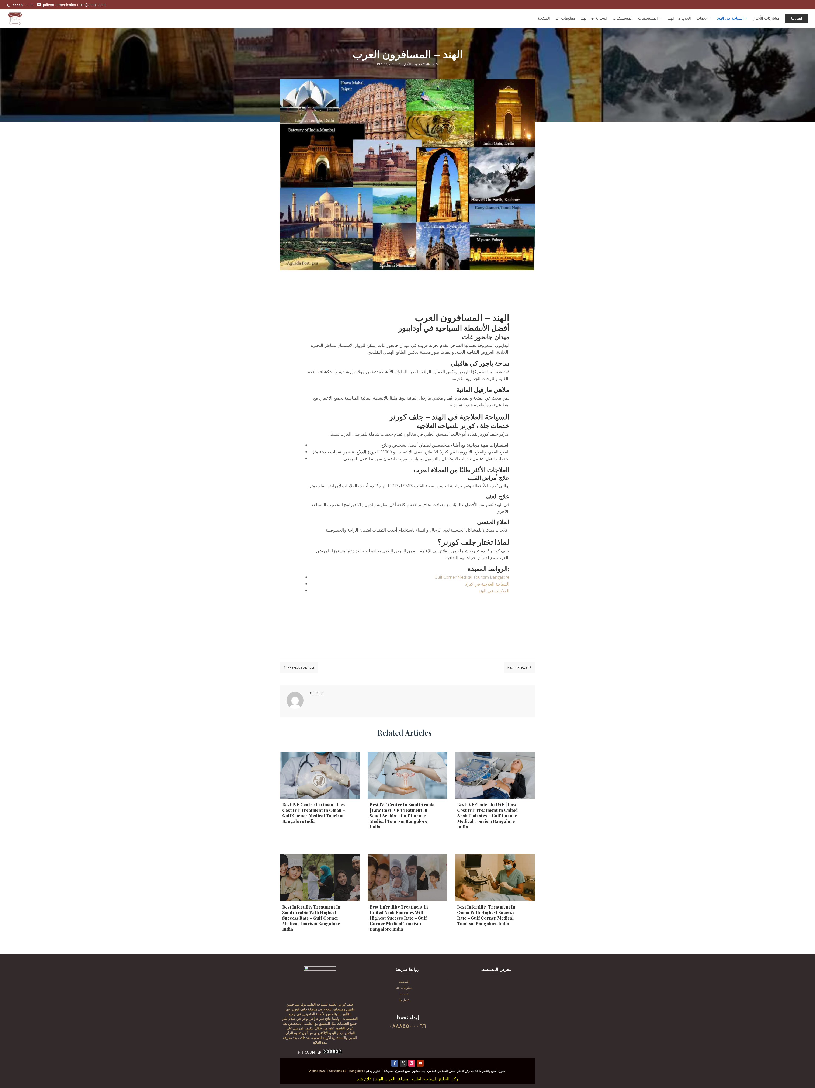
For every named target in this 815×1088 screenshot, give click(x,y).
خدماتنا (404, 994)
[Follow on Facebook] (394, 1063)
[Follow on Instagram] (411, 1063)
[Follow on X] (403, 1063)
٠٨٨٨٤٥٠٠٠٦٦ (22, 5)
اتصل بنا (404, 1000)
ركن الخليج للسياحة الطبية (435, 1079)
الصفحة (404, 982)
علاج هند (364, 1079)
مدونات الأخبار (412, 64)
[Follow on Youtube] (420, 1063)
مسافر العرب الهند (391, 1079)
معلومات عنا (404, 987)
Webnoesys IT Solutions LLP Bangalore (336, 1071)
